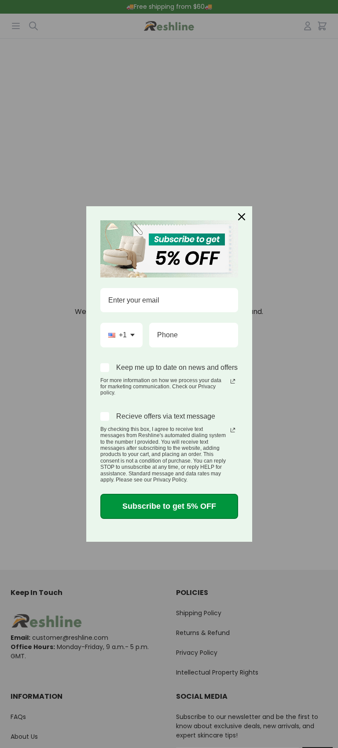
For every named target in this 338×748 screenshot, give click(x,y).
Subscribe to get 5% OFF (169, 506)
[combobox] (121, 335)
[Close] (241, 216)
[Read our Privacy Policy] (233, 381)
